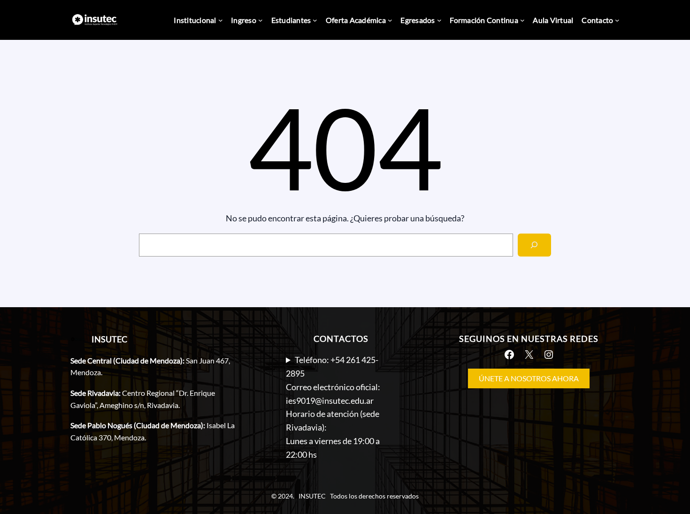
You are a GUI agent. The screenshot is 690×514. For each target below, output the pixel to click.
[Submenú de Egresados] (439, 20)
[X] (529, 354)
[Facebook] (509, 354)
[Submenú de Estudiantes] (315, 20)
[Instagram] (548, 354)
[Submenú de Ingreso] (260, 20)
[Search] (534, 245)
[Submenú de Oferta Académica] (390, 20)
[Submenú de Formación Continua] (522, 20)
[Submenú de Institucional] (220, 20)
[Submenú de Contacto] (617, 20)
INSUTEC (109, 339)
